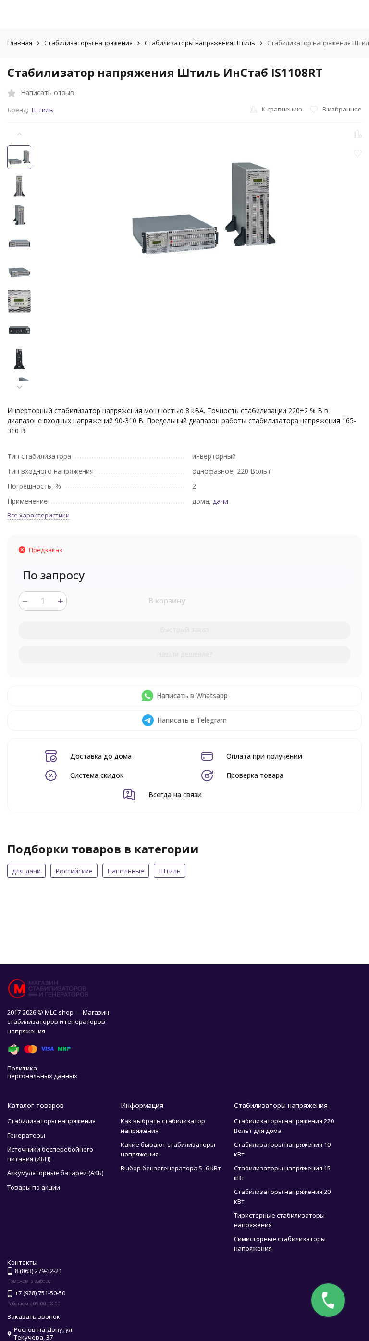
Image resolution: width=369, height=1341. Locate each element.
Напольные (125, 870)
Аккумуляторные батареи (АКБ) (55, 1173)
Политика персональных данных (42, 1072)
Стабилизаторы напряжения (88, 42)
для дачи (26, 870)
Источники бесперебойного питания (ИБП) (50, 1154)
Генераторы (26, 1135)
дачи (220, 500)
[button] (19, 387)
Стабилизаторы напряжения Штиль (200, 42)
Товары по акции (33, 1187)
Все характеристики (38, 515)
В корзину (166, 600)
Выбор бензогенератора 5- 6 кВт (171, 1168)
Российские (74, 870)
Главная (19, 42)
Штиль (42, 109)
